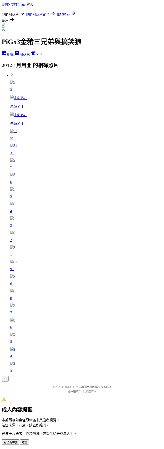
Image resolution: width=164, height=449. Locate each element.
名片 (39, 54)
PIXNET (67, 387)
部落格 (25, 54)
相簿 (11, 54)
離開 (24, 442)
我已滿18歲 (10, 442)
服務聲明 (91, 391)
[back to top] (5, 379)
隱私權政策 (74, 391)
